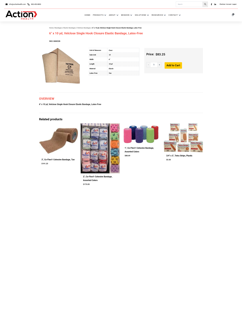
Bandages (58, 28)
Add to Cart (173, 65)
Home (51, 28)
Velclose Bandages (84, 28)
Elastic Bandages (69, 28)
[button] (100, 15)
